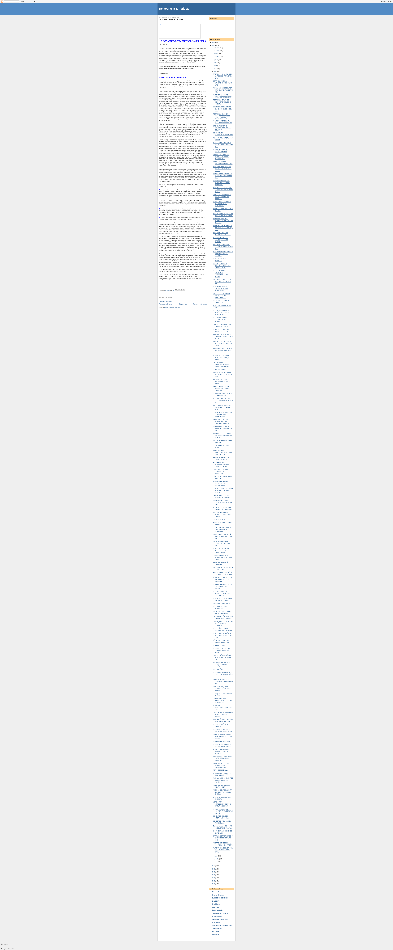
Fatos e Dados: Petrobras (220, 913)
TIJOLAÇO (215, 931)
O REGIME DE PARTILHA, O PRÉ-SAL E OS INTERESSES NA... (223, 145)
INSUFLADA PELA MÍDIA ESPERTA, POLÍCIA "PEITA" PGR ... (222, 502)
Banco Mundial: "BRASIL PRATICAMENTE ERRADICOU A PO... (220, 483)
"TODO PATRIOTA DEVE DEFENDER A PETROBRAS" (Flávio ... (222, 557)
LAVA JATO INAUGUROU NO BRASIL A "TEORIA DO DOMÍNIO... (222, 197)
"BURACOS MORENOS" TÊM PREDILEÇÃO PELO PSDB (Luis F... (222, 169)
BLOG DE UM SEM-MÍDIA (220, 898)
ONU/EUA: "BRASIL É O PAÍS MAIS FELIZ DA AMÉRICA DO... (222, 282)
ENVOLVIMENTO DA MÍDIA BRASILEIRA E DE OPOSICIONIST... (221, 296)
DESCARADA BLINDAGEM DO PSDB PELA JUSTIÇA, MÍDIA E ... (223, 674)
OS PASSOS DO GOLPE (220, 519)
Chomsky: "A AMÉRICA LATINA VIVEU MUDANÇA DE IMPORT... (222, 586)
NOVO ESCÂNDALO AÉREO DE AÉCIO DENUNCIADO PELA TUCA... (223, 635)
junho (215, 65)
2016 (213, 42)
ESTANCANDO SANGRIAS (221, 741)
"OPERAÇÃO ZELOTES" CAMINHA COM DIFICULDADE (220, 471)
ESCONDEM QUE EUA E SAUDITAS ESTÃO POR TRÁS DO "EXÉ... (221, 593)
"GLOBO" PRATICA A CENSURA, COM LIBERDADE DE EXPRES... (223, 254)
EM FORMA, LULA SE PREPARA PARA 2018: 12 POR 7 (221, 381)
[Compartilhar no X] (180, 290)
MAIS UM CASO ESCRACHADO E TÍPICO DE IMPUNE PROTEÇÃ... (223, 780)
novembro (217, 51)
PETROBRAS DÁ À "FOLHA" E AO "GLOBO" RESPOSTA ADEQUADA (222, 579)
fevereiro (216, 859)
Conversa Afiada (217, 910)
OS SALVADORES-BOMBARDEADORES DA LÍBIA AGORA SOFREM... (221, 364)
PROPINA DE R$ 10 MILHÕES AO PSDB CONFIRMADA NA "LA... (222, 76)
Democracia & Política (174, 8)
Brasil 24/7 (215, 901)
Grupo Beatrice (217, 916)
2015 (213, 45)
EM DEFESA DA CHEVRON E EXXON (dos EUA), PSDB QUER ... (222, 543)
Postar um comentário (165, 301)
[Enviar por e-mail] (176, 290)
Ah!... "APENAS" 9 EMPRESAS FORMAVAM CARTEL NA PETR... (223, 407)
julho (215, 63)
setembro (217, 57)
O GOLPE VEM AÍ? (219, 645)
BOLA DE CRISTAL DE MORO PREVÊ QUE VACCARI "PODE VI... (222, 758)
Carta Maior (215, 907)
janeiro (216, 862)
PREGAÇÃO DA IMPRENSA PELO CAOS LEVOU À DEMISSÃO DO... (221, 312)
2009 (213, 881)
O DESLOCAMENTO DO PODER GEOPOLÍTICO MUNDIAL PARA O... (223, 490)
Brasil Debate (216, 904)
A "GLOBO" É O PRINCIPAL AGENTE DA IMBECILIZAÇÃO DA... (223, 247)
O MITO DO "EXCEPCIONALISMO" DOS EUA (222, 707)
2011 (213, 875)
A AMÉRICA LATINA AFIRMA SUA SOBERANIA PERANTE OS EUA (222, 435)
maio (215, 69)
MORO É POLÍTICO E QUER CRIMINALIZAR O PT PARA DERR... (222, 736)
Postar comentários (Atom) (172, 308)
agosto (216, 60)
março (216, 856)
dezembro (217, 48)
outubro (216, 53)
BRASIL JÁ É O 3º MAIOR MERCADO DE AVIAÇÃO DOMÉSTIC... (221, 357)
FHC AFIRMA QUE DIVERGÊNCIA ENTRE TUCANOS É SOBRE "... (221, 464)
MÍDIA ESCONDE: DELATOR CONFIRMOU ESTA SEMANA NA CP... (223, 336)
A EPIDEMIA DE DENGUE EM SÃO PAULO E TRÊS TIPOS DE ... (222, 176)
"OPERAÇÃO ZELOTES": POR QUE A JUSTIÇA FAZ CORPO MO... (223, 90)
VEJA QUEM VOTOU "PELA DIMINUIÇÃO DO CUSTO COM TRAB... (221, 388)
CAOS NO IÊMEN (218, 669)
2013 (213, 869)
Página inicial (183, 304)
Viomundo (215, 934)
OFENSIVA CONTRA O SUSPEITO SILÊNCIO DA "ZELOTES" (221, 128)
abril (215, 72)
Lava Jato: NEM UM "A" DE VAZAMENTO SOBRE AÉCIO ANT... (223, 681)
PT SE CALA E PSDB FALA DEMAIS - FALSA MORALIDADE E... (221, 765)
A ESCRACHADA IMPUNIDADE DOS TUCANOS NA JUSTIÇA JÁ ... (223, 228)
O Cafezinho (216, 922)
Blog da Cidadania (218, 895)
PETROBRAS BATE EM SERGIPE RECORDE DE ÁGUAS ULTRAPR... (221, 116)
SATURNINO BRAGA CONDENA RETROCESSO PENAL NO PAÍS (223, 838)
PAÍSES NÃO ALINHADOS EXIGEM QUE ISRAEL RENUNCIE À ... (221, 157)
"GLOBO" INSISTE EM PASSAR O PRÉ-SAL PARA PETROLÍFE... (223, 623)
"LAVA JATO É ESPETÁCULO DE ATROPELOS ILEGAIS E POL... (222, 657)
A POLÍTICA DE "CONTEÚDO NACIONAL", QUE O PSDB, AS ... (222, 109)
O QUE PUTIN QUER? (220, 369)
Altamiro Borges (217, 892)
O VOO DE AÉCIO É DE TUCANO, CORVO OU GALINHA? (220, 240)
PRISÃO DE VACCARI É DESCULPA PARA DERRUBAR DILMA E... (223, 811)
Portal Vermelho (217, 928)
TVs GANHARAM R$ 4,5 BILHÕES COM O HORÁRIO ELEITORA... (222, 514)
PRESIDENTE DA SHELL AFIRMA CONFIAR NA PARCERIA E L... (221, 320)
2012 (213, 872)
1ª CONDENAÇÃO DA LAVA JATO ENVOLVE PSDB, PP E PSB (223, 400)
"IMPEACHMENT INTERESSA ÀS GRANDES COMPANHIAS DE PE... (223, 190)
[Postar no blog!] (178, 290)
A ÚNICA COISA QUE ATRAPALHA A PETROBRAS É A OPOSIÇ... (222, 700)
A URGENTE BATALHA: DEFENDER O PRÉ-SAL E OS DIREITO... (223, 221)
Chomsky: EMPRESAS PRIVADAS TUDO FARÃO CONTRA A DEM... (221, 266)
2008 (213, 884)
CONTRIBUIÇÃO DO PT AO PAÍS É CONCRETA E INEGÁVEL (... (221, 664)
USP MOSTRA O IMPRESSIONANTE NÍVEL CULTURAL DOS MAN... (222, 804)
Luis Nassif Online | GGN (220, 919)
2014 (213, 866)
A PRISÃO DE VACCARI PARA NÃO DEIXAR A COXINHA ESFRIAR (222, 792)
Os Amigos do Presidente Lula (222, 925)
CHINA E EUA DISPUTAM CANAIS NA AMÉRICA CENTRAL (221, 751)
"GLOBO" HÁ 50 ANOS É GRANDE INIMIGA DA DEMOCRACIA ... (220, 289)
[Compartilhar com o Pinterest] (184, 290)
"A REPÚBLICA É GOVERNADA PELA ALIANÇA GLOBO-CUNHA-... (223, 850)
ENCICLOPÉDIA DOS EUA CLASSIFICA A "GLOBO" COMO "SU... (221, 183)
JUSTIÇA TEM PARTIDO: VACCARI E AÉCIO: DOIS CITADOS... (221, 688)
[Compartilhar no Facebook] (182, 290)
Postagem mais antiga (200, 304)
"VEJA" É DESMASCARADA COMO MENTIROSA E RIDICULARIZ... (222, 529)
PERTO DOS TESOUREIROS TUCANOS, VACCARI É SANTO (222, 650)
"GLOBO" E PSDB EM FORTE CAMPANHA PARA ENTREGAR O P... (222, 414)
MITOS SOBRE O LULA (220, 770)
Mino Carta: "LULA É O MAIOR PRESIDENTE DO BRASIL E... (222, 350)
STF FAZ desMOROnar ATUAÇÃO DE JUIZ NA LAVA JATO (222, 83)
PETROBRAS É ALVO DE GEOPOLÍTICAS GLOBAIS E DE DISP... (222, 102)
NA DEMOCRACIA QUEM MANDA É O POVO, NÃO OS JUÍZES (223, 428)
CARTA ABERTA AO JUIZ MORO (223, 603)
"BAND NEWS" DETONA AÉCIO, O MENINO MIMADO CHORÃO (223, 714)
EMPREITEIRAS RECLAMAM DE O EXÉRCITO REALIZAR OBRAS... (222, 374)
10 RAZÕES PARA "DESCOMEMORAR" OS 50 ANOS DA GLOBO (222, 452)
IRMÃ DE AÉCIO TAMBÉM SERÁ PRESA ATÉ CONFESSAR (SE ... (221, 550)
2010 (213, 878)
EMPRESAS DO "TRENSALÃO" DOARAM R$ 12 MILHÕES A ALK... (223, 536)
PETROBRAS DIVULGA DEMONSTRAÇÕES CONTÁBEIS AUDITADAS (221, 421)
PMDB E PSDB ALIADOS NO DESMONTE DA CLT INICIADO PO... (222, 204)
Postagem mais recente (166, 304)
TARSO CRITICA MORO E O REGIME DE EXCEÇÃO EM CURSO (222, 344)
